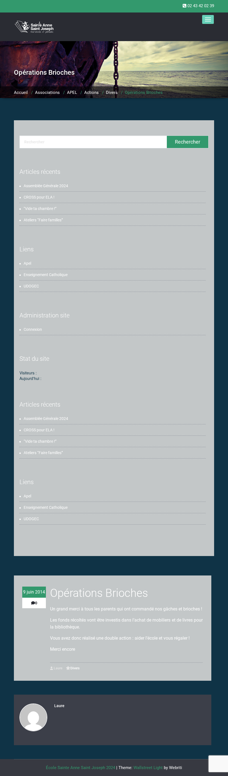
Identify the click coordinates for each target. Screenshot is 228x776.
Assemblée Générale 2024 (46, 186)
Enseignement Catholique (46, 274)
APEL (72, 92)
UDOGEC (31, 286)
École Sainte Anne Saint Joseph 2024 (80, 767)
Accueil (21, 92)
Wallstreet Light (148, 767)
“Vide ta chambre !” (40, 208)
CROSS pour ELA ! (39, 197)
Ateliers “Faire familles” (43, 220)
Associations (47, 92)
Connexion (33, 329)
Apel (27, 263)
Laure (57, 668)
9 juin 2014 (34, 592)
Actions (91, 92)
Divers (112, 92)
